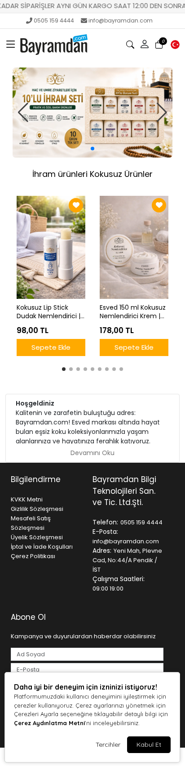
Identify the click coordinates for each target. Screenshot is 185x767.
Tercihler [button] (108, 744)
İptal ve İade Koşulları (42, 546)
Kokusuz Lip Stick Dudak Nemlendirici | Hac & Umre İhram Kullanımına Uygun (48, 311)
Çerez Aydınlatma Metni (49, 722)
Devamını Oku (92, 452)
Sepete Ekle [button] (50, 347)
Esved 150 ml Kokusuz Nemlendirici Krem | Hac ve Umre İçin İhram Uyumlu (133, 311)
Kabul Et (149, 744)
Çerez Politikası (33, 556)
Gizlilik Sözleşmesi (37, 509)
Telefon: (105, 522)
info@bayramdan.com (120, 20)
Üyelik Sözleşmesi (37, 537)
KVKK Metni (27, 499)
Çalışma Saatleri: (118, 578)
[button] (10, 44)
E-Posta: (105, 531)
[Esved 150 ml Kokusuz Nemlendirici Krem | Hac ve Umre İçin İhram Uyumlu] (134, 247)
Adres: (101, 550)
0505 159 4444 (54, 20)
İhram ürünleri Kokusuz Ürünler (92, 174)
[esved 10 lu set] (92, 113)
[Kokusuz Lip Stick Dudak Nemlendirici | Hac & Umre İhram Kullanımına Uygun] (51, 247)
